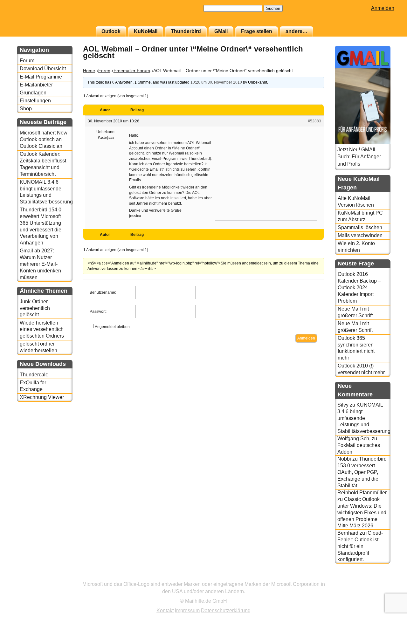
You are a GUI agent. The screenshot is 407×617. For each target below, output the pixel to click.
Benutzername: (103, 292)
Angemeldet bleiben (112, 327)
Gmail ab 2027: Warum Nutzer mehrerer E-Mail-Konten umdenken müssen (40, 264)
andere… (296, 31)
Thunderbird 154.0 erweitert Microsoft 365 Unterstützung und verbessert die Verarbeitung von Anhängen (40, 226)
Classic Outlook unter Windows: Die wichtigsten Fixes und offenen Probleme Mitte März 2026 (361, 512)
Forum (27, 60)
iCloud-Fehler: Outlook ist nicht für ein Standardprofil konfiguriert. (360, 546)
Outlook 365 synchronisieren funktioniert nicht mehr (356, 347)
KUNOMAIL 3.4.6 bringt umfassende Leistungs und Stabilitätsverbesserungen (46, 191)
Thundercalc (34, 374)
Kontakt (165, 610)
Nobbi (344, 459)
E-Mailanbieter (36, 84)
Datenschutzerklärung (226, 610)
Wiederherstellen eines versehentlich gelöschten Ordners (42, 329)
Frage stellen (256, 31)
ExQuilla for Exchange (33, 386)
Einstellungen (35, 100)
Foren (104, 70)
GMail (221, 31)
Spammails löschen (360, 227)
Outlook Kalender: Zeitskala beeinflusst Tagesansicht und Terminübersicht (43, 163)
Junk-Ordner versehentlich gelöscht (35, 308)
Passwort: (98, 311)
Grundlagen (33, 92)
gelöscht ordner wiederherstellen (38, 347)
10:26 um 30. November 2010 (216, 82)
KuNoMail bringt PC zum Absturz (360, 216)
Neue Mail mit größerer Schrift (355, 312)
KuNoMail (145, 31)
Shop (26, 108)
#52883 (314, 121)
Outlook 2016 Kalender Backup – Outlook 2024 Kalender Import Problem (359, 287)
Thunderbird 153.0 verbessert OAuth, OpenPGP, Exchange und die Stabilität (362, 472)
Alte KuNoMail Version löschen (356, 201)
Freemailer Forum (132, 70)
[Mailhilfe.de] (52, 16)
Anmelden (382, 8)
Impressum (187, 610)
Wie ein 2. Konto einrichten (356, 247)
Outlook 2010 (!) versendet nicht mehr (361, 369)
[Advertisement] (266, 176)
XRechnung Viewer (42, 397)
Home (89, 70)
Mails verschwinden (360, 235)
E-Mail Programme (41, 76)
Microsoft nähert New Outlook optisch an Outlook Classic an (43, 139)
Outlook (111, 31)
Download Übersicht (43, 68)
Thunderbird (186, 31)
